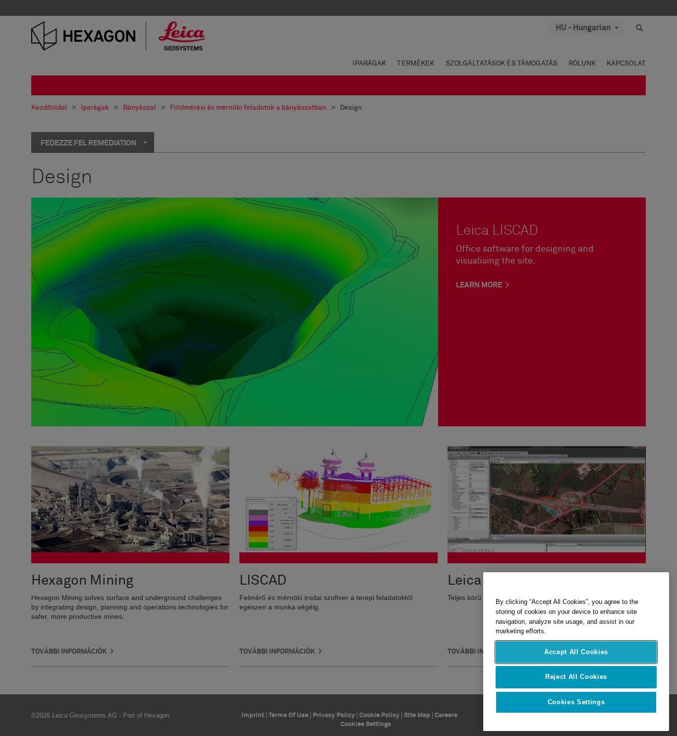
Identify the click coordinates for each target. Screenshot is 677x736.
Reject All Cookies (576, 676)
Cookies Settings (576, 702)
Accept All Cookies (576, 652)
